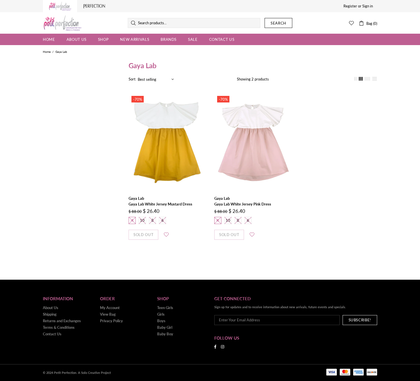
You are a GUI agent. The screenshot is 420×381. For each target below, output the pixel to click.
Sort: (132, 79)
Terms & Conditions (59, 327)
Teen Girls (165, 307)
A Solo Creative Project (94, 372)
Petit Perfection (62, 23)
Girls (161, 314)
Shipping (50, 314)
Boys (161, 320)
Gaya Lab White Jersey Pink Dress (242, 204)
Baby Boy (165, 334)
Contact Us (52, 334)
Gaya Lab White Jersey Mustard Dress (160, 204)
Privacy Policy (111, 320)
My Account (110, 307)
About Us (50, 307)
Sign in (367, 6)
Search (278, 23)
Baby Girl (164, 327)
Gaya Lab (136, 198)
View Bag (108, 314)
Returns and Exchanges (62, 320)
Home (47, 51)
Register (350, 6)
